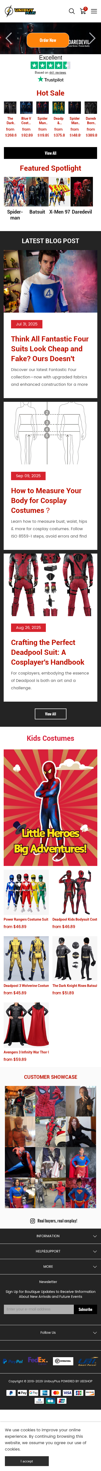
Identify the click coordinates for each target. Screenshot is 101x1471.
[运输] (38, 1361)
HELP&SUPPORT (48, 1251)
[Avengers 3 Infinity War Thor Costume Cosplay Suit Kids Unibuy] (26, 1025)
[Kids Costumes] (50, 807)
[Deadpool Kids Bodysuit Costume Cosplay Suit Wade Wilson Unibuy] (75, 892)
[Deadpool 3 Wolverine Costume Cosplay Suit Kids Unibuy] (26, 958)
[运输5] (88, 1361)
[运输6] (63, 1361)
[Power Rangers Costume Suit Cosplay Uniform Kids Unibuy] (26, 892)
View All (50, 153)
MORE (48, 1266)
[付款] (12, 1361)
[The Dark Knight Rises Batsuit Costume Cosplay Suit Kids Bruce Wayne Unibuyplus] (75, 958)
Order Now (50, 40)
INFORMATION (48, 1236)
